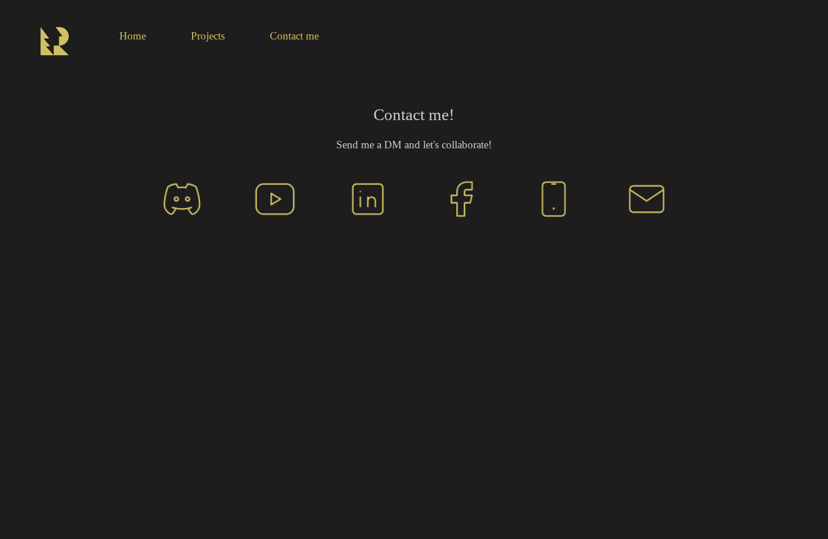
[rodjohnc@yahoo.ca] (646, 198)
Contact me (294, 36)
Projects (208, 36)
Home (132, 36)
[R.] (181, 198)
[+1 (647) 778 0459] (553, 198)
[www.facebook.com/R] (460, 198)
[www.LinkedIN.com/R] (367, 198)
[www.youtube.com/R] (274, 198)
